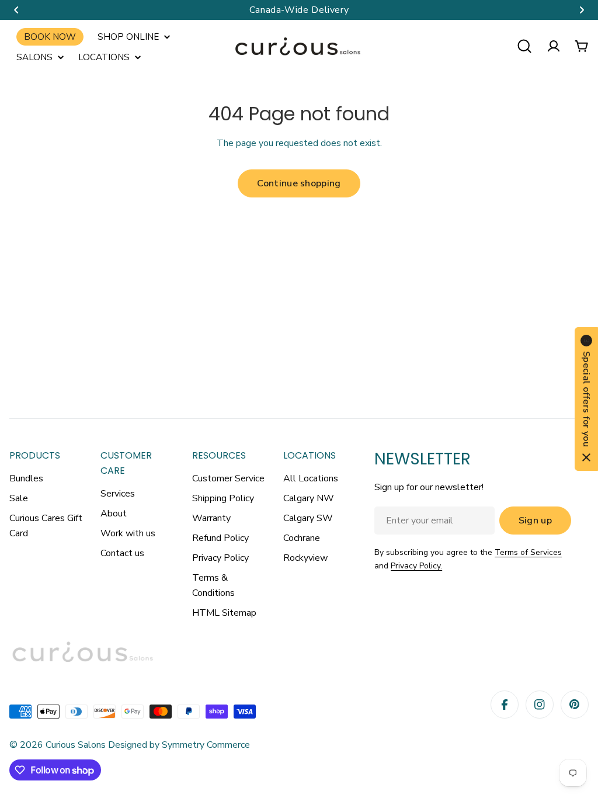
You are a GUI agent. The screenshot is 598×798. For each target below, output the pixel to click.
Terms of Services (528, 552)
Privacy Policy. (416, 565)
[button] (16, 10)
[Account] (554, 46)
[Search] (524, 46)
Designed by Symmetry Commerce (178, 744)
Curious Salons (76, 744)
